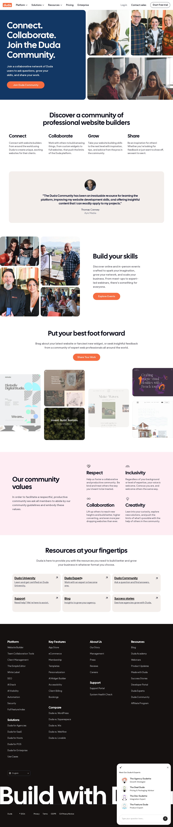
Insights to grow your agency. (80, 602)
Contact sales (138, 5)
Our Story (95, 647)
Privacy (37, 814)
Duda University (24, 578)
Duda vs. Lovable (57, 738)
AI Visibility (13, 691)
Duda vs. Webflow (57, 731)
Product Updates (140, 666)
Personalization (57, 672)
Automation (13, 697)
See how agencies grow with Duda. (133, 602)
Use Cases (12, 756)
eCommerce (55, 653)
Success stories (124, 598)
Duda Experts (138, 691)
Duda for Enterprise (17, 750)
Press (93, 659)
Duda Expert (72, 578)
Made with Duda (139, 672)
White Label (13, 672)
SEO (9, 678)
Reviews (94, 666)
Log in (124, 5)
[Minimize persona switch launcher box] (168, 767)
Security (11, 703)
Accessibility (55, 684)
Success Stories (139, 678)
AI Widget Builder (57, 678)
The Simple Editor (16, 666)
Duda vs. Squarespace (60, 719)
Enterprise (83, 5)
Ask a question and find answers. (132, 582)
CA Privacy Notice (66, 814)
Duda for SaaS (14, 731)
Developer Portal (139, 684)
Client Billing (55, 691)
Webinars (136, 659)
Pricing (70, 5)
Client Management (18, 659)
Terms (45, 814)
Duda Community (126, 578)
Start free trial (160, 5)
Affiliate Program (140, 703)
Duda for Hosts (15, 738)
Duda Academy (139, 653)
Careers (94, 672)
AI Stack (11, 684)
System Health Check (101, 694)
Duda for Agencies (16, 725)
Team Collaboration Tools (20, 653)
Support (19, 598)
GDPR (53, 814)
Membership (55, 659)
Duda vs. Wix (55, 725)
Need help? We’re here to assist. (31, 602)
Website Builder (15, 647)
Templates (54, 666)
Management (97, 653)
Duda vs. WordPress (59, 713)
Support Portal (97, 688)
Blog (67, 598)
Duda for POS (14, 744)
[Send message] (165, 818)
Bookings (54, 697)
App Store (54, 647)
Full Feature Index (16, 709)
